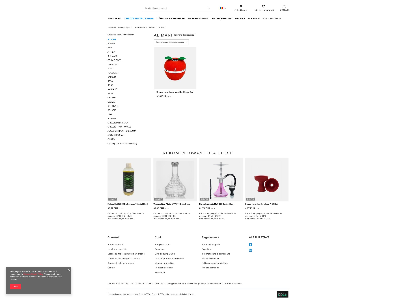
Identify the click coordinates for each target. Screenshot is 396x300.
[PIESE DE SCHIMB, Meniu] (210, 18)
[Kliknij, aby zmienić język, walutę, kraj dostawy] (223, 8)
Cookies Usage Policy (33, 274)
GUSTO (111, 139)
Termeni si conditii (210, 258)
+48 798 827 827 (116, 283)
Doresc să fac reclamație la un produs (126, 254)
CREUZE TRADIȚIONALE (119, 127)
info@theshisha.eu (177, 283)
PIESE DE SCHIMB (198, 18)
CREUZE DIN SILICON (118, 123)
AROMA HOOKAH (116, 135)
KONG (110, 85)
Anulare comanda (210, 267)
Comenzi (113, 237)
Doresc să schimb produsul (121, 263)
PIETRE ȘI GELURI (221, 18)
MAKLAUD (112, 89)
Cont (158, 237)
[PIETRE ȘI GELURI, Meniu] (233, 18)
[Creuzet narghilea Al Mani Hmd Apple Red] (175, 68)
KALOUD (112, 77)
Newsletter (160, 272)
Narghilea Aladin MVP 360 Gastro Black (216, 204)
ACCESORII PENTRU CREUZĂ (122, 131)
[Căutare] (208, 8)
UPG (110, 114)
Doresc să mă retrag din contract (124, 258)
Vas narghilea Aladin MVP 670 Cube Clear (171, 204)
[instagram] (269, 250)
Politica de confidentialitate (215, 263)
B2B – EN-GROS (272, 18)
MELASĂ (240, 18)
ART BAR (112, 52)
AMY (110, 48)
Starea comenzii (115, 244)
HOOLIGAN (113, 73)
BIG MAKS (113, 56)
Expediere (207, 249)
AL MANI (112, 39)
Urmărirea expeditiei (117, 249)
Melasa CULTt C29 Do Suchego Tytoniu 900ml (128, 204)
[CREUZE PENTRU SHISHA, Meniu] (155, 18)
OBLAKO (112, 98)
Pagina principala (124, 27)
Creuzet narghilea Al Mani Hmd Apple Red (174, 92)
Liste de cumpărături (165, 254)
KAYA (110, 81)
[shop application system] (282, 294)
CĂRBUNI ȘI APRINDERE (171, 18)
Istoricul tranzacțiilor (164, 263)
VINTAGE (112, 118)
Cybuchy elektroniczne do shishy (122, 143)
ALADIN (111, 44)
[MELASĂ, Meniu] (246, 18)
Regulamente (210, 237)
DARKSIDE (113, 64)
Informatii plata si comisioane (216, 254)
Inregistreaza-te (162, 244)
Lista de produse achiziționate (169, 258)
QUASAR (112, 102)
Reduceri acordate (164, 267)
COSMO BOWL (115, 60)
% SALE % (254, 18)
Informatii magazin (211, 244)
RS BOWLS (113, 106)
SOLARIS (112, 110)
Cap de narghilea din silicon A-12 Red (261, 204)
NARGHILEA (114, 18)
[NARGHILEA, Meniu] (123, 18)
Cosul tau (159, 249)
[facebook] (269, 245)
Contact (111, 267)
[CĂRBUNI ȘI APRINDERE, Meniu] (186, 18)
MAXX (110, 93)
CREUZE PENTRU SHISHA (139, 18)
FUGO (110, 68)
